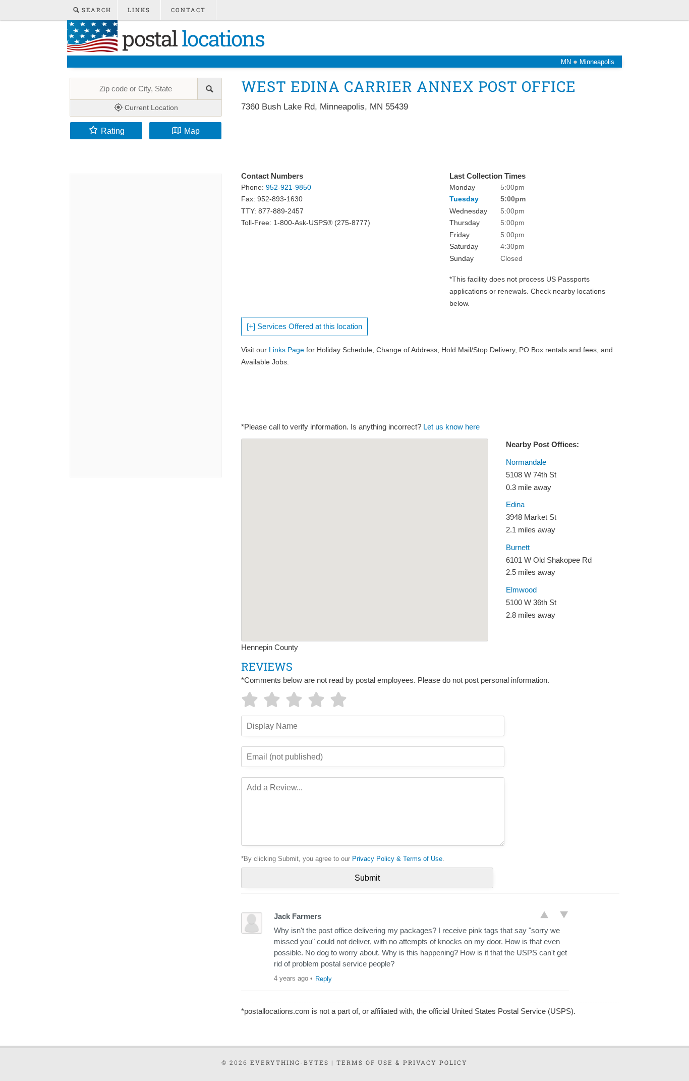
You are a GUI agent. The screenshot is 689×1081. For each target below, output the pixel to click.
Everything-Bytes (289, 1062)
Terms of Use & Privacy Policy (402, 1062)
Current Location (150, 107)
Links (139, 10)
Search (95, 10)
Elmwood (521, 590)
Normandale (526, 462)
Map (192, 130)
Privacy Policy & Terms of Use (397, 858)
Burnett (518, 548)
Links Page (286, 350)
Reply (323, 979)
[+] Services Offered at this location (304, 326)
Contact (188, 10)
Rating (113, 130)
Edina (515, 505)
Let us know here (451, 427)
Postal (191, 38)
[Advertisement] (424, 142)
